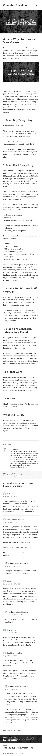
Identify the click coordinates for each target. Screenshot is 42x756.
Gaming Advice (7, 476)
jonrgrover (11, 630)
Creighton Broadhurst (16, 5)
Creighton (21, 474)
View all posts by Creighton (18, 467)
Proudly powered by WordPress (13, 753)
